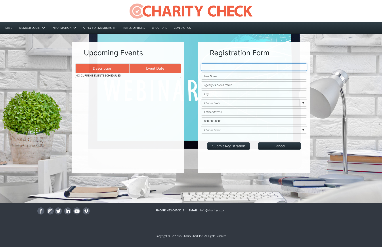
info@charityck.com (212, 210)
